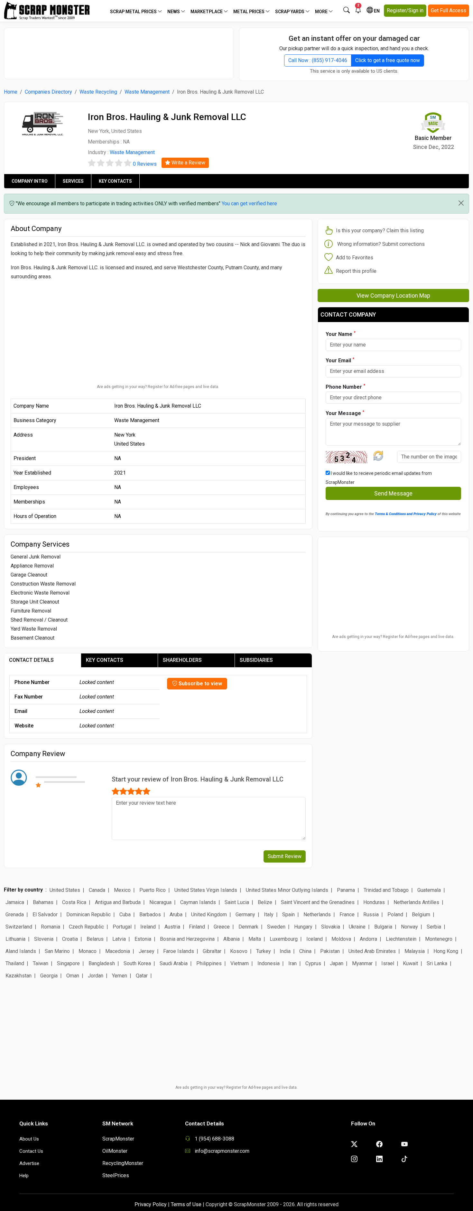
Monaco (88, 951)
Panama (346, 890)
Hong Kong (445, 951)
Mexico (122, 890)
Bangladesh (101, 963)
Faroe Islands (178, 951)
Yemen (119, 976)
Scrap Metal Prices (134, 11)
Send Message (393, 493)
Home (10, 92)
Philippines (209, 963)
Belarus (95, 939)
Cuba (125, 914)
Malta (254, 939)
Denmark (248, 927)
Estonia (142, 939)
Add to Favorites (354, 257)
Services (73, 181)
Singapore (68, 963)
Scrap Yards (290, 11)
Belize (265, 902)
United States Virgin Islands (205, 890)
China (305, 951)
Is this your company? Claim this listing (380, 230)
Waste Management (147, 92)
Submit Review (284, 856)
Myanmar (362, 963)
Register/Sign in (405, 10)
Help (24, 1176)
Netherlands (317, 914)
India (285, 951)
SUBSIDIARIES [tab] (256, 660)
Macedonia (117, 951)
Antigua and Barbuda (118, 902)
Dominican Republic (88, 914)
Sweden (276, 927)
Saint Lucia (237, 902)
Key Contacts (115, 181)
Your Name (341, 333)
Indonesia (268, 963)
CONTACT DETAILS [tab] (31, 660)
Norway (409, 927)
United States (65, 890)
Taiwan (40, 963)
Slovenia (43, 939)
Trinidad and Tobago (386, 890)
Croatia (70, 939)
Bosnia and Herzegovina (187, 939)
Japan (336, 963)
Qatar (142, 976)
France (347, 914)
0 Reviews (145, 164)
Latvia (119, 939)
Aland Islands (20, 951)
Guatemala (429, 890)
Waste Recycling (98, 92)
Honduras (374, 902)
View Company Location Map (393, 295)
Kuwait (410, 963)
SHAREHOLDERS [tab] (182, 660)
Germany (245, 914)
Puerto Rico (152, 890)
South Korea (137, 963)
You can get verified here (249, 203)
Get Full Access (448, 10)
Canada (97, 890)
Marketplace (207, 11)
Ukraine (357, 927)
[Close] (461, 203)
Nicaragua (160, 902)
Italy (269, 914)
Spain (288, 914)
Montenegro (438, 939)
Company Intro (30, 181)
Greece (222, 927)
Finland (197, 927)
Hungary (303, 927)
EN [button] (376, 11)
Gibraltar (212, 951)
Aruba (176, 914)
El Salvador (45, 914)
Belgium (421, 914)
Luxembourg (284, 939)
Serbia (434, 927)
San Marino (57, 951)
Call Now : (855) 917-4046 (317, 60)
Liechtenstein (401, 939)
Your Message (345, 413)
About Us (29, 1139)
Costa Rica (74, 902)
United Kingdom (209, 914)
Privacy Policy (150, 1204)
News (174, 11)
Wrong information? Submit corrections (381, 244)
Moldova (341, 939)
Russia (371, 914)
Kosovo (238, 951)
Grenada (14, 914)
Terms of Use (186, 1204)
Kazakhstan (18, 976)
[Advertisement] (119, 50)
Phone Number (345, 386)
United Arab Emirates (372, 951)
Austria (172, 927)
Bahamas (43, 902)
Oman (72, 976)
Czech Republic (86, 927)
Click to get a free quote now (387, 60)
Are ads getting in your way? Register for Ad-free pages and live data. (158, 386)
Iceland (314, 939)
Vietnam (239, 963)
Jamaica (14, 902)
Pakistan (330, 951)
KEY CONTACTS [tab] (104, 660)
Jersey (146, 951)
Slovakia (330, 927)
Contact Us (31, 1151)
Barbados (150, 914)
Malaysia (414, 951)
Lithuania (15, 939)
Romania (50, 927)
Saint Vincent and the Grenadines (318, 902)
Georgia (49, 976)
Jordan (95, 976)
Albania (231, 939)
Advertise (29, 1163)
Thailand (14, 963)
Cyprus (313, 963)
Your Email (340, 360)
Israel (387, 963)
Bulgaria (383, 927)
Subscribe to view (199, 683)
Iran (292, 963)
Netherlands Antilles (416, 902)
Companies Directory (48, 92)
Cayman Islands (198, 902)
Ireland (148, 927)
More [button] (322, 11)
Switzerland (18, 927)
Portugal (122, 927)
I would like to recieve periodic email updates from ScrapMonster (379, 478)
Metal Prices (249, 11)
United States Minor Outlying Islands (287, 890)
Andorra (368, 939)
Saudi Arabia (174, 963)
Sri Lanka (437, 963)
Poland (395, 914)
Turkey (263, 951)
